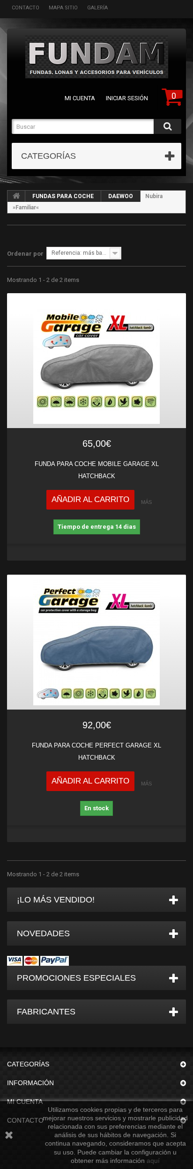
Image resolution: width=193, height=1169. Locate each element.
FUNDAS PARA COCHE (63, 196)
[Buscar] (167, 126)
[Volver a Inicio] (16, 196)
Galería (97, 8)
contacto (25, 8)
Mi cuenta (80, 98)
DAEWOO (120, 196)
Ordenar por (25, 253)
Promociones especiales (76, 978)
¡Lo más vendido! (56, 899)
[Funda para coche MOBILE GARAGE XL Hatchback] (96, 360)
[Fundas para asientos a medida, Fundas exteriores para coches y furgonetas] (96, 57)
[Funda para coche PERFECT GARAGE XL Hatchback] (96, 642)
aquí (153, 1160)
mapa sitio (63, 8)
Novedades (43, 933)
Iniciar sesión (127, 98)
